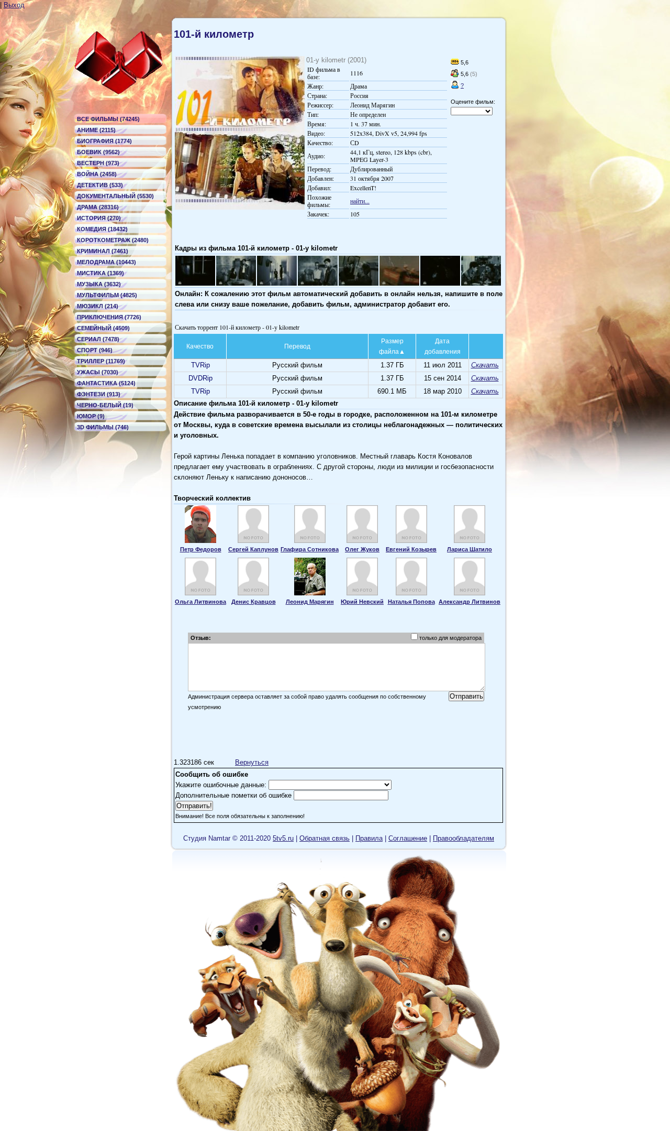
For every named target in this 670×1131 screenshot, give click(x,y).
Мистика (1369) (100, 273)
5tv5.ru (283, 838)
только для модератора (450, 638)
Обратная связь (324, 838)
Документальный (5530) (115, 196)
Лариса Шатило (469, 549)
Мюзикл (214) (97, 306)
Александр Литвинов (469, 602)
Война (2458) (97, 174)
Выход (14, 5)
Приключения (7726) (109, 317)
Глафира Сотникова (310, 549)
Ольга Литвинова (200, 602)
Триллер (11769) (101, 361)
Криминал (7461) (102, 251)
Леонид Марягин (310, 602)
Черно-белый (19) (105, 405)
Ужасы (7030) (97, 372)
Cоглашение (407, 838)
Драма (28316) (98, 207)
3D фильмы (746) (103, 427)
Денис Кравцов (253, 602)
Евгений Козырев (411, 549)
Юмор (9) (91, 416)
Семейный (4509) (103, 328)
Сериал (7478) (98, 339)
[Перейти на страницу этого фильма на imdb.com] (455, 62)
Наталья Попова (411, 602)
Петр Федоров (200, 549)
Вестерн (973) (98, 163)
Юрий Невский (362, 602)
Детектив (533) (100, 185)
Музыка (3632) (99, 284)
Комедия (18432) (102, 229)
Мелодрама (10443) (106, 262)
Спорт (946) (95, 350)
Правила (369, 838)
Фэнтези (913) (98, 394)
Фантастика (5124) (106, 383)
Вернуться (252, 762)
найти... (360, 201)
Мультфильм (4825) (107, 295)
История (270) (99, 218)
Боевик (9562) (98, 152)
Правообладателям (463, 838)
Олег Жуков (362, 549)
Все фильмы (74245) (108, 119)
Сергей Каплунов (253, 549)
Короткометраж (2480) (113, 240)
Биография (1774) (104, 141)
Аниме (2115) (96, 130)
